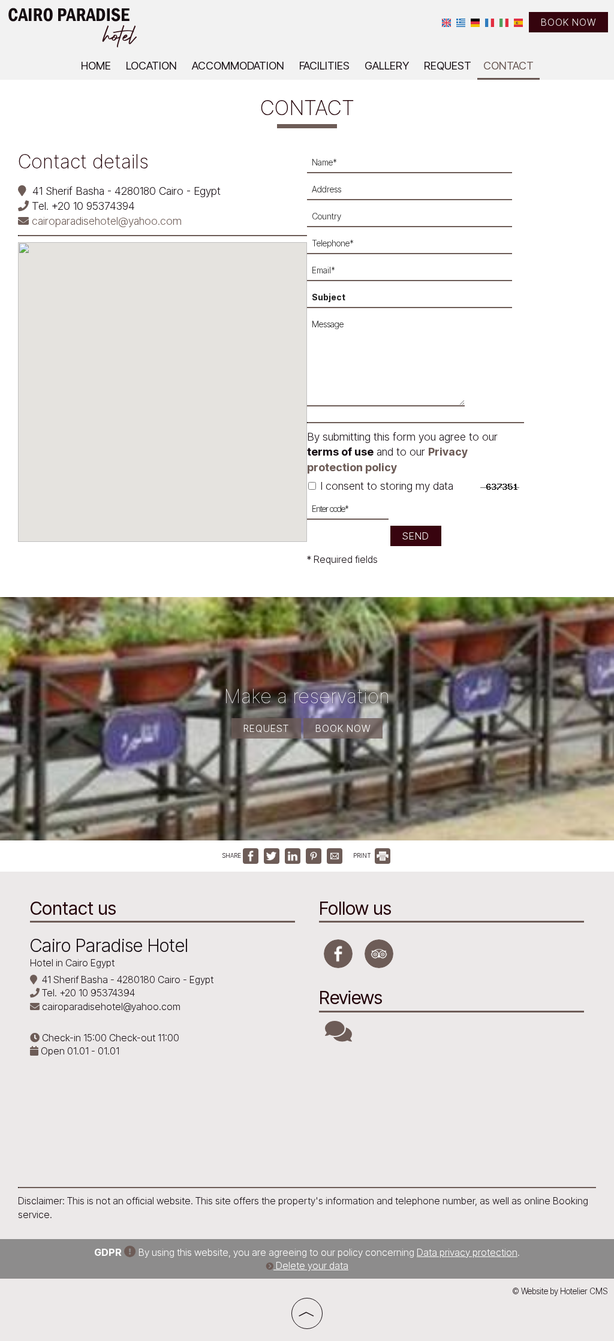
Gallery (387, 65)
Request (447, 65)
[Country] (415, 219)
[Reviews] (338, 1036)
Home (96, 65)
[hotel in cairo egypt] (72, 26)
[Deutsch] (475, 22)
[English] (446, 22)
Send (415, 536)
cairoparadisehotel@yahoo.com (105, 221)
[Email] (415, 273)
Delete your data (310, 1265)
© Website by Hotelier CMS (560, 1291)
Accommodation (238, 65)
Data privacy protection (467, 1252)
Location (151, 65)
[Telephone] (415, 246)
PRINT (363, 855)
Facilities (324, 65)
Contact (508, 65)
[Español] (518, 22)
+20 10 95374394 (93, 206)
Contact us (73, 908)
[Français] (489, 22)
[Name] (415, 165)
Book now (568, 22)
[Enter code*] (348, 512)
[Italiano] (503, 22)
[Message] (389, 365)
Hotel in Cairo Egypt (72, 963)
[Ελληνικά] (460, 22)
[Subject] (415, 300)
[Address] (415, 192)
